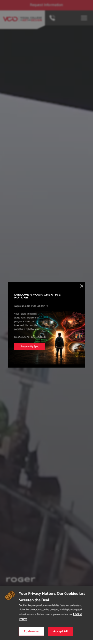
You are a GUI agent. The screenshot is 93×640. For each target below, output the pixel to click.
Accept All (60, 631)
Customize (31, 631)
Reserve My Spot (29, 346)
